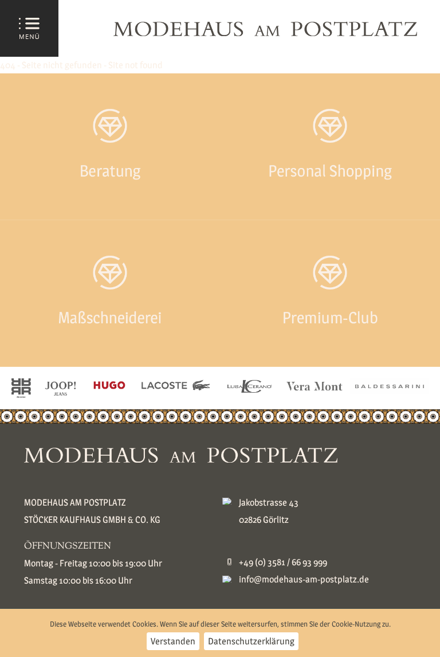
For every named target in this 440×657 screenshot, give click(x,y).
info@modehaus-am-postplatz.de (304, 579)
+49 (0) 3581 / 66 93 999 (283, 562)
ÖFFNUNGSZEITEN (67, 546)
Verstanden (173, 641)
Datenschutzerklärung (251, 641)
